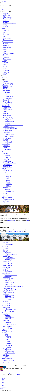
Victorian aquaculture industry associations (8, 40)
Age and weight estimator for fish (7, 59)
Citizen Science (5, 60)
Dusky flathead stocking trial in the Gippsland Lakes (11, 128)
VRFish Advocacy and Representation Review (8, 292)
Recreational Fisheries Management (7, 17)
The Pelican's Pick (4, 168)
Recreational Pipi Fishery (6, 294)
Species (4, 33)
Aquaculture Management (6, 31)
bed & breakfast (14, 231)
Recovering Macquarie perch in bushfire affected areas (11, 275)
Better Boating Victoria (4, 196)
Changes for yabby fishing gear (6, 132)
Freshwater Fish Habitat (9, 179)
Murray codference (5, 298)
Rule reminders (5, 88)
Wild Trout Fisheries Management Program (8, 279)
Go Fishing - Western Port (6, 355)
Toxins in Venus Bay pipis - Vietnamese (9, 136)
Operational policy (4, 61)
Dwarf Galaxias (8, 177)
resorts (25, 231)
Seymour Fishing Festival (6, 139)
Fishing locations (5, 24)
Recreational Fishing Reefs (6, 187)
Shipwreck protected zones (9, 97)
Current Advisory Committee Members (9, 311)
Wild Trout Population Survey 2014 (9, 118)
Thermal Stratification (8, 186)
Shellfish (4, 36)
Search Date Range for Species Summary (9, 317)
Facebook (3, 385)
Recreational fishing (4, 12)
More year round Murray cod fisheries (7, 116)
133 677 (16, 374)
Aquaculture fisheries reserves (9, 96)
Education (3, 41)
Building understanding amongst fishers (9, 121)
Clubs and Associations (6, 27)
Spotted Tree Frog (8, 185)
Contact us (4, 74)
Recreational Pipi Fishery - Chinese (9, 133)
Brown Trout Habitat (8, 176)
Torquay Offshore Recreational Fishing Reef (10, 192)
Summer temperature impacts (8, 119)
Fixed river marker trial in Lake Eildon (7, 126)
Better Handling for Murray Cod (7, 47)
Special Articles (6, 174)
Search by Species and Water (8, 155)
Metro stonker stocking (6, 158)
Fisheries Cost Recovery (6, 30)
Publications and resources (6, 71)
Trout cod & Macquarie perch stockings (7, 167)
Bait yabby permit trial (5, 22)
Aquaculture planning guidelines (7, 38)
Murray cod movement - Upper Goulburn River (8, 117)
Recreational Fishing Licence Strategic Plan (8, 84)
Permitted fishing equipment (6, 90)
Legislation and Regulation (6, 63)
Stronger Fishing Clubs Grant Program (7, 109)
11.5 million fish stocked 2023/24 (7, 161)
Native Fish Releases (7, 160)
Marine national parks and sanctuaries (10, 258)
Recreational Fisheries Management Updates (8, 112)
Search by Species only (7, 154)
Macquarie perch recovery (6, 113)
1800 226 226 (7, 375)
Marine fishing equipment (8, 252)
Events (2, 137)
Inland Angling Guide (5, 171)
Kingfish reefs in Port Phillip (8, 349)
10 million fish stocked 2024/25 (6, 152)
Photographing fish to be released (8, 102)
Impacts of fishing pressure (8, 120)
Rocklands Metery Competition (6, 15)
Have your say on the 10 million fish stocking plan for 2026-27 (10, 114)
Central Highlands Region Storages (10, 338)
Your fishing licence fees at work (7, 82)
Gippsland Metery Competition (5, 105)
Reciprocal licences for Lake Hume (9, 83)
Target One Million (5, 111)
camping (8, 220)
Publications (4, 39)
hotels (8, 231)
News (4, 67)
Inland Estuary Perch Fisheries (6, 166)
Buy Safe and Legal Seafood (6, 52)
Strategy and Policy (5, 62)
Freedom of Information (6, 72)
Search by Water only (7, 315)
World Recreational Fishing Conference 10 (8, 130)
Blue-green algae (8, 175)
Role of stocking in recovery (8, 124)
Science (3, 55)
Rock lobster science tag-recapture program (8, 58)
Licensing (4, 32)
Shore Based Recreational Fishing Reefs (9, 351)
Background (6, 334)
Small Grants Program (5, 145)
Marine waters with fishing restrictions (9, 95)
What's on (4, 68)
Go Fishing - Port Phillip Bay (6, 194)
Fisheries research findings (6, 57)
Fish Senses (7, 178)
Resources (4, 198)
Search (1, 5)
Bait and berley (6, 94)
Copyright (3, 379)
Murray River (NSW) (8, 182)
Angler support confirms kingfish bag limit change (7, 170)
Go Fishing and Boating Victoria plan (7, 16)
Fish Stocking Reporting (6, 159)
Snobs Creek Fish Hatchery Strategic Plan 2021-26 (10, 163)
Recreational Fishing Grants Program (7, 19)
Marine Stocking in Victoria (6, 164)
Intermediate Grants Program (6, 146)
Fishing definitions (5, 87)
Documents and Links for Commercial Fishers (8, 29)
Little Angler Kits (5, 108)
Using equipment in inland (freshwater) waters (11, 254)
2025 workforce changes (6, 70)
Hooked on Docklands (5, 140)
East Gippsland (3, 78)
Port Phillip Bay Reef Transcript (10, 191)
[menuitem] (16, 82)
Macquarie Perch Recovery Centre (7, 107)
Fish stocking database (5, 153)
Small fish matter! (5, 64)
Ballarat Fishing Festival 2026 (8, 142)
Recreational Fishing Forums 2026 (7, 18)
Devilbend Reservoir (5, 195)
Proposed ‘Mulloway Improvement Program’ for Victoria (9, 23)
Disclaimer (3, 380)
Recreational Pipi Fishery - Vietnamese (9, 134)
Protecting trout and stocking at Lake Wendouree (8, 127)
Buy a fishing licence (5, 13)
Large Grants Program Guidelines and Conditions (10, 148)
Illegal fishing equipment (7, 93)
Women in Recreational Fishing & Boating (7, 197)
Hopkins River (5, 193)
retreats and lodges (21, 231)
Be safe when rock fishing (6, 201)
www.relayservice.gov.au (20, 374)
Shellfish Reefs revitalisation (8, 189)
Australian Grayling (8, 336)
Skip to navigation (4, 1)
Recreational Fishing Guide (5, 85)
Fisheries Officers (5, 51)
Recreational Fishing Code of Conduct (7, 86)
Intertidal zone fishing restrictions (8, 98)
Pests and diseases (5, 66)
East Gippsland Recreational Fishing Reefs (10, 353)
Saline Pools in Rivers (8, 183)
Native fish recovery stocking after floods (8, 115)
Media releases (5, 69)
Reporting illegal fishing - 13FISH (7, 50)
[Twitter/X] (4, 387)
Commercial (3, 28)
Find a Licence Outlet (5, 81)
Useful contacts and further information (7, 103)
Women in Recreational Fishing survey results (8, 199)
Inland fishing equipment (7, 92)
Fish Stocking (4, 20)
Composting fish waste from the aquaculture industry (9, 37)
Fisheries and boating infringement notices (8, 54)
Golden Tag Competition (6, 21)
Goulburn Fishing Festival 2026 (8, 141)
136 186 (9, 373)
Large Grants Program (5, 147)
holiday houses (10, 231)
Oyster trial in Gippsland (6, 34)
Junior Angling (8, 180)
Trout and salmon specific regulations (7, 99)
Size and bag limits (5, 89)
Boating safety (5, 49)
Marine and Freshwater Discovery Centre (8, 42)
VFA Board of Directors (6, 73)
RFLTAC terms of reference (8, 149)
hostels (14, 220)
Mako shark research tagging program (7, 56)
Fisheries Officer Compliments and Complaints (8, 53)
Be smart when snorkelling (6, 45)
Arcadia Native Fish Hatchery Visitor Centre (8, 14)
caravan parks (11, 220)
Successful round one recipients (8, 271)
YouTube (3, 9)
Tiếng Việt (3, 4)
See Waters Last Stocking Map (8, 157)
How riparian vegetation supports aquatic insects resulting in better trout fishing (14, 125)
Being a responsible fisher (6, 101)
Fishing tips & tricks (5, 357)
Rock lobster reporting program (6, 277)
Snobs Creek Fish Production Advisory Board (8, 162)
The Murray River (8, 181)
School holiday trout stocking (6, 313)
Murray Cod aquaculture (6, 35)
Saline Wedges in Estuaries (9, 184)
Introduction (6, 172)
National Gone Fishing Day (6, 143)
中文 (0, 4)
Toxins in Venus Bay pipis (8, 296)
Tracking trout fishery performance (9, 122)
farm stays (17, 231)
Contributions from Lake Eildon (8, 123)
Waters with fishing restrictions (6, 256)
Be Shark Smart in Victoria (6, 44)
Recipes (4, 48)
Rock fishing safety (5, 26)
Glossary (6, 173)
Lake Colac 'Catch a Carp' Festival (7, 138)
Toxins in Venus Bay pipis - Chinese (9, 135)
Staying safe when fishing (6, 100)
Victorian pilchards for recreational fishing (8, 129)
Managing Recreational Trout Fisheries (7, 165)
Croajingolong (27, 220)
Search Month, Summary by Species (9, 156)
